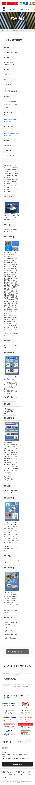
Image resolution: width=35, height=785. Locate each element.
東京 (4, 9)
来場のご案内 (25, 9)
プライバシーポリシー (20, 775)
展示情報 (12, 9)
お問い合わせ (18, 764)
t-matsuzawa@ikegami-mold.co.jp (11, 133)
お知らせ (5, 775)
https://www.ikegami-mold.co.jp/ (11, 120)
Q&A (10, 775)
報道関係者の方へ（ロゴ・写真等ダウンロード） (17, 772)
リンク (30, 775)
